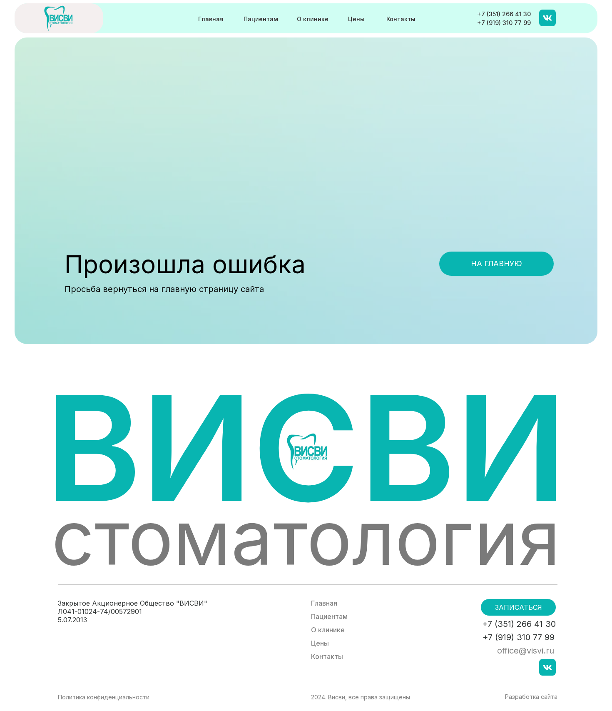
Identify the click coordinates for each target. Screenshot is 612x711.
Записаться (518, 607)
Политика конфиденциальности (103, 697)
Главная (211, 18)
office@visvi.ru (525, 651)
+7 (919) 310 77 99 (504, 22)
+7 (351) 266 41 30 (504, 13)
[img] (59, 18)
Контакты (400, 18)
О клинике (312, 18)
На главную (496, 263)
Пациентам (261, 18)
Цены (356, 18)
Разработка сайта (531, 696)
